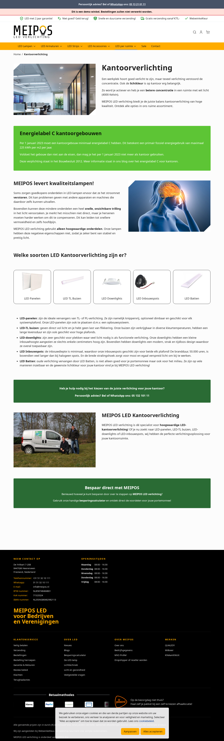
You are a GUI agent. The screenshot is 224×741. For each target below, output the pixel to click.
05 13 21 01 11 (137, 4)
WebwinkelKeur (46, 730)
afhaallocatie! (184, 704)
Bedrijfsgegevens (124, 650)
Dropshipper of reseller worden (131, 660)
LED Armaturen (50, 46)
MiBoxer (169, 650)
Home (17, 54)
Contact (155, 46)
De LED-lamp (70, 660)
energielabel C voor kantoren (159, 161)
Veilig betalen (21, 645)
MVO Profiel (121, 655)
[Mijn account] (201, 32)
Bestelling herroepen (24, 660)
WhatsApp (116, 4)
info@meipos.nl (41, 586)
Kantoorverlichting (36, 54)
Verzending (19, 650)
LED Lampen (25, 46)
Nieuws (68, 645)
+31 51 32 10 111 (41, 578)
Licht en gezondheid (74, 669)
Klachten (18, 674)
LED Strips (73, 46)
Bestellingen (20, 655)
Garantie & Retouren (24, 665)
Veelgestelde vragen (74, 674)
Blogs (67, 650)
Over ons (119, 645)
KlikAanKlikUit (172, 655)
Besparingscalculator (75, 655)
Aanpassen (130, 731)
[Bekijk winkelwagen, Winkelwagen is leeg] (208, 32)
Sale (143, 46)
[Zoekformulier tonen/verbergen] (194, 32)
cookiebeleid (146, 721)
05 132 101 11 (140, 395)
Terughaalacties (22, 679)
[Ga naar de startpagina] (33, 32)
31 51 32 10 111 (41, 582)
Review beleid (21, 669)
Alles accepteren (152, 731)
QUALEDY (170, 645)
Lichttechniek (71, 665)
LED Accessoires (97, 46)
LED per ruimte (124, 46)
